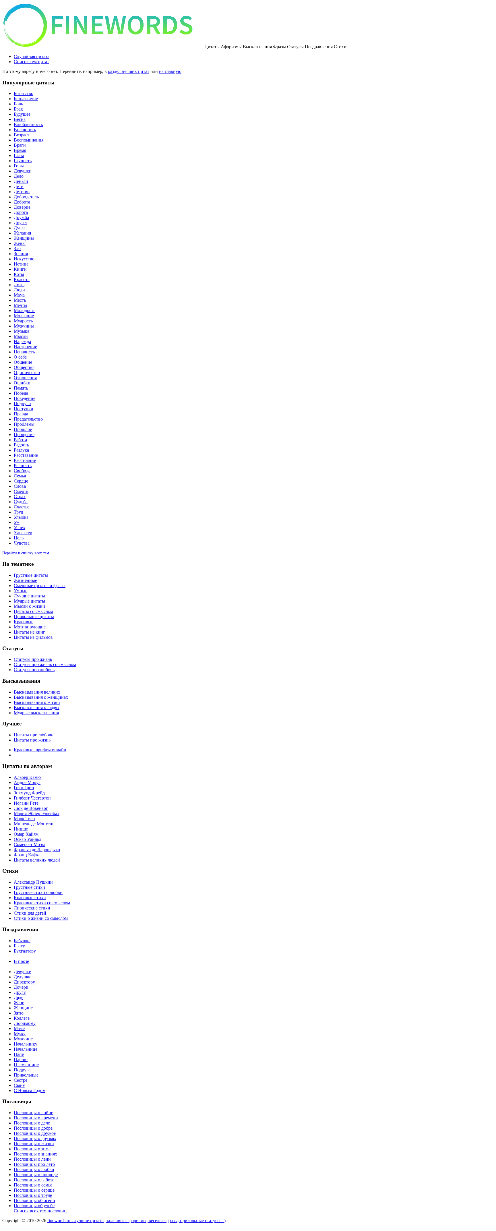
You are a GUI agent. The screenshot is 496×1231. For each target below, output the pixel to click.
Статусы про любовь (34, 669)
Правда (21, 413)
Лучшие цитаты (29, 595)
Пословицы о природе (36, 1174)
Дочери (21, 987)
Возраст (21, 134)
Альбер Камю (27, 777)
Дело (19, 176)
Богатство (23, 93)
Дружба (21, 217)
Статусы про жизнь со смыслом (45, 664)
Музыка (21, 331)
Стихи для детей (30, 913)
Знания (21, 253)
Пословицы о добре (33, 1128)
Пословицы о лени (32, 1159)
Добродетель (26, 196)
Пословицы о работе (34, 1179)
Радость (21, 444)
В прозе (21, 961)
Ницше (21, 829)
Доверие (22, 207)
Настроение (25, 346)
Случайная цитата (31, 56)
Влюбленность (28, 124)
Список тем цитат (31, 61)
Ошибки (22, 382)
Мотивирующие (30, 626)
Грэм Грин (24, 787)
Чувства (22, 543)
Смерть (21, 491)
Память (21, 388)
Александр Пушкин (33, 882)
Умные (20, 590)
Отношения (25, 377)
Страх (20, 496)
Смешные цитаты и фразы (39, 585)
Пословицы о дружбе (35, 1133)
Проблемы (24, 424)
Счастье (21, 506)
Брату (19, 945)
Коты (19, 274)
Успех (19, 527)
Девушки (23, 171)
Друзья (20, 222)
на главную (170, 71)
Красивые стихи (30, 897)
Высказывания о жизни (37, 702)
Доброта (22, 202)
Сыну (19, 1085)
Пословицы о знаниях (35, 1153)
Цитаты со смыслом (33, 611)
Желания (22, 233)
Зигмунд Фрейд (29, 792)
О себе (20, 357)
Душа (19, 227)
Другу (20, 992)
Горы (19, 165)
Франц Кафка (27, 854)
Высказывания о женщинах (41, 697)
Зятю (19, 1013)
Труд (18, 512)
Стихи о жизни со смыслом (41, 918)
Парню (21, 1059)
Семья (20, 475)
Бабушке (22, 940)
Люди (19, 289)
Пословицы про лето (34, 1164)
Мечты (20, 305)
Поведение (24, 398)
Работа (20, 439)
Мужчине (23, 1038)
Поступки (23, 408)
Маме (19, 1028)
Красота (22, 279)
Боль (18, 103)
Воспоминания (28, 140)
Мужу (20, 1033)
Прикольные (26, 1075)
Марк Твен (24, 818)
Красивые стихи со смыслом (42, 902)
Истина (21, 264)
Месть (20, 300)
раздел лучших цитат (128, 71)
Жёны (20, 243)
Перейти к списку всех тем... (27, 553)
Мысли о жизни (29, 606)
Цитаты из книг (29, 632)
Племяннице (26, 1064)
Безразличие (26, 98)
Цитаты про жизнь (32, 740)
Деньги (21, 181)
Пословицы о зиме (32, 1148)
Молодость (24, 310)
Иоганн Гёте (26, 803)
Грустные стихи (29, 887)
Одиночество (27, 372)
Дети (19, 186)
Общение (23, 362)
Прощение (24, 434)
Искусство (24, 258)
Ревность (23, 465)
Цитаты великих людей (37, 860)
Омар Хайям (26, 834)
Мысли (21, 336)
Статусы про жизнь (33, 659)
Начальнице (25, 1049)
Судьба (21, 501)
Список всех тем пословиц (40, 1210)
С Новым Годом (29, 1090)
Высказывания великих (37, 692)
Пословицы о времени (36, 1117)
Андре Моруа (27, 782)
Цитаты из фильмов (33, 637)
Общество (24, 367)
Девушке (22, 971)
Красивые (23, 621)
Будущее (22, 114)
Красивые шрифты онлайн (40, 749)
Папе (19, 1054)
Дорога (21, 212)
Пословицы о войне (33, 1112)
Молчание (24, 315)
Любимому (25, 1023)
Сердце (21, 481)
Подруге (22, 1069)
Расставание (26, 455)
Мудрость (23, 320)
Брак (18, 109)
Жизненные (25, 580)
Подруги (22, 403)
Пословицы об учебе (34, 1205)
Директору (24, 982)
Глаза (19, 155)
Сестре (20, 1080)
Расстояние (25, 460)
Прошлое (23, 429)
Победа (21, 393)
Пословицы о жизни (34, 1143)
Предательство (28, 419)
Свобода (22, 470)
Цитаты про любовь (33, 734)
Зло (17, 248)
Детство (22, 191)
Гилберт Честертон (32, 797)
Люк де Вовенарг (31, 808)
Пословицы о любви (34, 1169)
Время (20, 150)
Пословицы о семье (33, 1184)
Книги (20, 269)
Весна (20, 119)
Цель (19, 537)
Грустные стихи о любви (38, 892)
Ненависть (24, 351)
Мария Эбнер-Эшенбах (36, 813)
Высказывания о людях (36, 707)
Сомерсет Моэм (29, 844)
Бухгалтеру (25, 951)
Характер (23, 532)
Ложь (19, 284)
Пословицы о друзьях (35, 1138)
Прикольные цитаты (34, 616)
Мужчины (24, 326)
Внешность (25, 129)
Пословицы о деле (32, 1122)
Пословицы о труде (33, 1195)
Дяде (18, 997)
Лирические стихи (32, 907)
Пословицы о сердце (34, 1190)
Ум (17, 522)
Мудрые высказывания (36, 712)
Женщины (24, 238)
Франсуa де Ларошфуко (37, 849)
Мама (19, 295)
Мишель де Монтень (34, 823)
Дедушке (22, 976)
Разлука (21, 450)
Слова (20, 486)
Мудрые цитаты (29, 601)
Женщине (23, 1007)
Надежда (22, 341)
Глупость (23, 160)
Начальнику (25, 1044)
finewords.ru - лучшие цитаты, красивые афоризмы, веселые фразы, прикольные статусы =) (136, 1220)
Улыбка (21, 517)
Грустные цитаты (31, 575)
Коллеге (22, 1018)
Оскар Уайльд (27, 839)
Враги (20, 145)
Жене (19, 1002)
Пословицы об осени (34, 1200)
